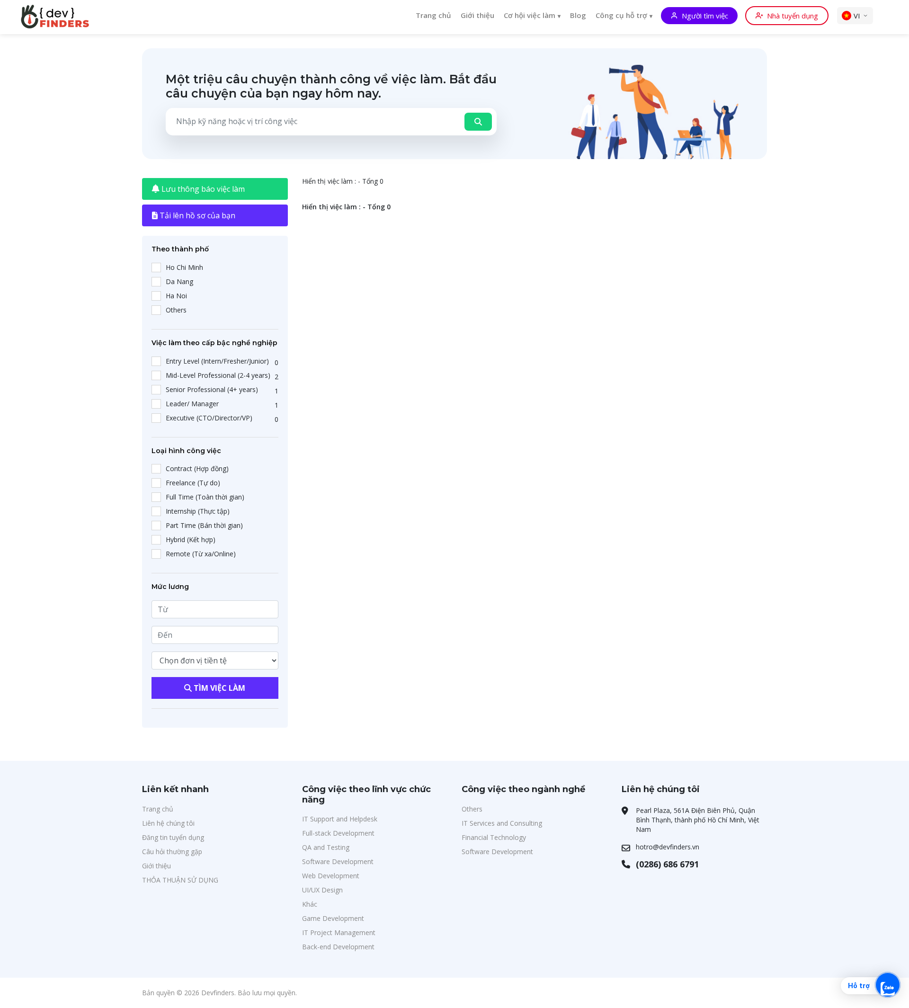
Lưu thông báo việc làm (202, 189)
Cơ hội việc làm (529, 15)
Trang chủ (433, 15)
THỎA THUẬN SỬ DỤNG (180, 879)
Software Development (338, 861)
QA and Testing (325, 847)
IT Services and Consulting (502, 823)
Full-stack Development (338, 833)
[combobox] (312, 121)
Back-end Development (338, 946)
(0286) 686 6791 (667, 864)
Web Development (330, 875)
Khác (309, 904)
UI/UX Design (322, 889)
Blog (578, 15)
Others (472, 808)
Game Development (333, 918)
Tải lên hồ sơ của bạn (196, 215)
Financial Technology (494, 837)
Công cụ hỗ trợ (621, 15)
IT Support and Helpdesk (339, 818)
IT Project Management (338, 932)
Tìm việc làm (218, 688)
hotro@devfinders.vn (667, 846)
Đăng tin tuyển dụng (173, 837)
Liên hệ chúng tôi (168, 823)
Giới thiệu (477, 15)
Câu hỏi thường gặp (172, 851)
